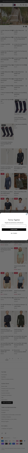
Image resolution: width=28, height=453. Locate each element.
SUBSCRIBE (14, 229)
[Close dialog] (26, 214)
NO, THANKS (14, 233)
